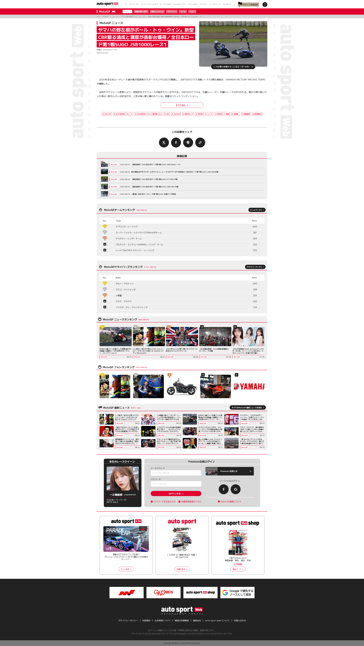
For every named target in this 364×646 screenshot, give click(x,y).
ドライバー (171, 11)
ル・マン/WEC (165, 4)
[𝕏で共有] (164, 143)
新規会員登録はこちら (191, 501)
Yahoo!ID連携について (231, 501)
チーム (182, 11)
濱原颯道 (247, 114)
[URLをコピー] (200, 143)
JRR (167, 114)
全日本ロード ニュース (205, 114)
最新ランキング (157, 11)
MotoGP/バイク (180, 4)
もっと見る (125, 569)
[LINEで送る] (188, 143)
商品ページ (237, 569)
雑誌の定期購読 (182, 620)
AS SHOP (227, 4)
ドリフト (203, 4)
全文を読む (181, 105)
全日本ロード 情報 (223, 114)
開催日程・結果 (141, 11)
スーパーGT (134, 4)
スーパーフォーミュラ (149, 4)
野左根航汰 (257, 114)
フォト (192, 11)
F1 (126, 4)
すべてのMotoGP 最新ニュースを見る (247, 407)
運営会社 (197, 620)
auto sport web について (217, 620)
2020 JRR (107, 114)
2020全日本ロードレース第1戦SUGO (149, 114)
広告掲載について (162, 620)
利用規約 (146, 620)
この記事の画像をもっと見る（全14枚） (232, 66)
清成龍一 (236, 114)
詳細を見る (181, 569)
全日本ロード (189, 114)
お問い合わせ (240, 620)
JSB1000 (177, 114)
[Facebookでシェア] (176, 143)
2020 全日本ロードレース (124, 114)
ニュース (127, 11)
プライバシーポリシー (128, 620)
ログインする (175, 493)
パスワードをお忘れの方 (165, 501)
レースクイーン (215, 4)
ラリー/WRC (193, 4)
